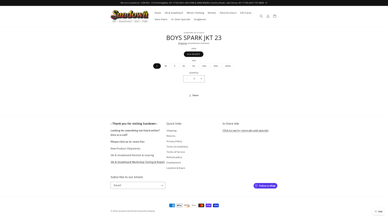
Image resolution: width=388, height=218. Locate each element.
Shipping (182, 43)
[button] (261, 16)
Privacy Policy (174, 141)
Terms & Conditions (177, 146)
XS (195, 66)
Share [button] (195, 95)
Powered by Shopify (146, 211)
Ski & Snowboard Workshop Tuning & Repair (138, 162)
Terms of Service (176, 152)
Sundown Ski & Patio (128, 211)
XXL (206, 66)
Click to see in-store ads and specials (246, 130)
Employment (174, 162)
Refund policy (174, 157)
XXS (217, 66)
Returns (171, 136)
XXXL (229, 66)
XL (185, 66)
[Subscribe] (161, 185)
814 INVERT (195, 55)
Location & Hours (176, 168)
